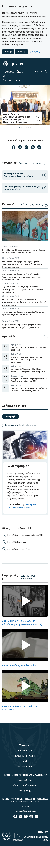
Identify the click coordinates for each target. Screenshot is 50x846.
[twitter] (20, 147)
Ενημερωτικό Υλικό (25, 756)
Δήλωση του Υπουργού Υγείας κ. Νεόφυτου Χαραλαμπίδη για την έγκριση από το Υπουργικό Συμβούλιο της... (22, 289)
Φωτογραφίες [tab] (10, 416)
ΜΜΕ (25, 761)
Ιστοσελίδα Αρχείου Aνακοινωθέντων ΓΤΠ (25, 535)
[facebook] (13, 147)
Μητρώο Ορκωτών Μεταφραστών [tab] (20, 425)
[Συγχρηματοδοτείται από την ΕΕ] (18, 837)
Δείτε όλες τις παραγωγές (28, 577)
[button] (19, 127)
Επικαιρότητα (25, 750)
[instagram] (26, 147)
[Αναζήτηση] (46, 71)
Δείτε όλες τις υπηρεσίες (31, 163)
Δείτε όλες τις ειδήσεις (31, 204)
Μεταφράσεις (25, 766)
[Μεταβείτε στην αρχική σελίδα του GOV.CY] (13, 64)
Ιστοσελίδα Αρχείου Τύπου (18, 549)
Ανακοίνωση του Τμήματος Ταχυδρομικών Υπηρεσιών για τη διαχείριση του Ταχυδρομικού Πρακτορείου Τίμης (23, 277)
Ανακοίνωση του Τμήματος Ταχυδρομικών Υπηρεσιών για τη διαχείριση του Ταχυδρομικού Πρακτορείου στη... (23, 264)
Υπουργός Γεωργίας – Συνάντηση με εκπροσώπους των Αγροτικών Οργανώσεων (26, 359)
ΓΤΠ (25, 740)
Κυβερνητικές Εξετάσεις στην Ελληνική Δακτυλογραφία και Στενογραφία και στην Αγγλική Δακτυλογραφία (24, 302)
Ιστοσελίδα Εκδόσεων (16, 542)
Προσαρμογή (35, 51)
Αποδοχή (8, 51)
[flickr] (39, 147)
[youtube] (33, 147)
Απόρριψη (21, 51)
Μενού (39, 71)
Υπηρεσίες (25, 745)
